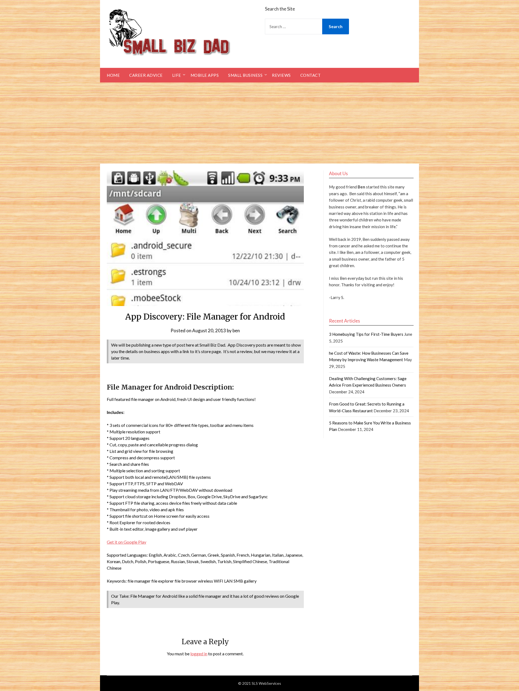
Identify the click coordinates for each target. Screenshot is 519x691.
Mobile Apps (205, 75)
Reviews (281, 75)
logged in (198, 653)
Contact (310, 75)
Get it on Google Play (126, 541)
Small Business (245, 75)
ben (236, 330)
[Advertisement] (259, 123)
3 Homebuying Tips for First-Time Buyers (366, 334)
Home (113, 75)
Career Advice (146, 75)
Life (176, 75)
